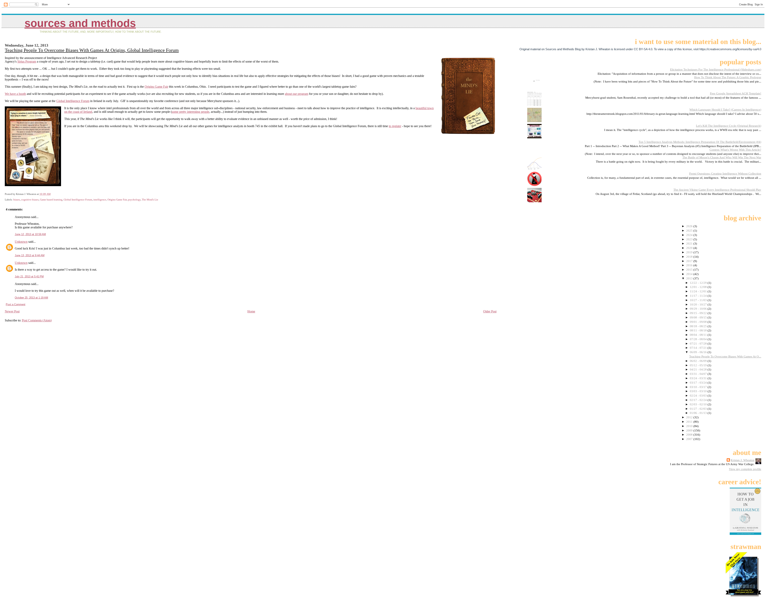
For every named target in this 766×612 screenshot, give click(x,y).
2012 (689, 417)
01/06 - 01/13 (699, 413)
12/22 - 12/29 (699, 282)
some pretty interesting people (190, 111)
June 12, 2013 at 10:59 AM (30, 234)
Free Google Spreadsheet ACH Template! (735, 93)
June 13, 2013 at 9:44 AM (29, 255)
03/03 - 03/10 (699, 391)
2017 (689, 261)
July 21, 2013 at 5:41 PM (29, 276)
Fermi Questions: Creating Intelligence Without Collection (725, 173)
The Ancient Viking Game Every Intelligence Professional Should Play (717, 189)
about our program (296, 93)
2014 (689, 274)
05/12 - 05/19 (699, 365)
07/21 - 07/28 (699, 343)
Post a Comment (15, 304)
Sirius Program (26, 61)
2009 (689, 430)
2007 (689, 439)
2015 (689, 269)
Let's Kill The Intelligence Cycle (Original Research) (728, 125)
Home (251, 311)
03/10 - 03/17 (699, 387)
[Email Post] (51, 194)
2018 (689, 256)
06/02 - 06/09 (699, 360)
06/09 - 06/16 (699, 352)
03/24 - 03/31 (699, 378)
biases (16, 199)
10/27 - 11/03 (699, 300)
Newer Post (12, 311)
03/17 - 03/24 (699, 382)
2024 (689, 235)
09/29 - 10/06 (699, 308)
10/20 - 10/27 (699, 304)
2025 (689, 230)
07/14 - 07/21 (699, 347)
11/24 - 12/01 (699, 291)
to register (395, 126)
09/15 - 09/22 (699, 313)
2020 (689, 248)
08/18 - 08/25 (699, 326)
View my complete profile (745, 469)
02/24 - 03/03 (699, 395)
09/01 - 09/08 (699, 321)
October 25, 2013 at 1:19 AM (31, 297)
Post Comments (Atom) (37, 320)
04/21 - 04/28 (699, 369)
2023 (689, 239)
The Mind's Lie (150, 199)
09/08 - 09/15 (699, 317)
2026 (689, 226)
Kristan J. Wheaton (742, 460)
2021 (689, 243)
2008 (689, 434)
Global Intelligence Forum (72, 101)
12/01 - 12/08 (699, 287)
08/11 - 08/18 (699, 330)
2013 (689, 278)
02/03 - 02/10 (699, 404)
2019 (689, 252)
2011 (689, 421)
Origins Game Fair (156, 86)
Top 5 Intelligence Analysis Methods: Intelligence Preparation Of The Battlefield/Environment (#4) (700, 141)
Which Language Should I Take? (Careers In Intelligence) (725, 109)
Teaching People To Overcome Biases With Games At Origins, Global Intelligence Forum (92, 50)
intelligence (99, 199)
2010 (689, 426)
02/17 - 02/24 (699, 400)
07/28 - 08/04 (699, 339)
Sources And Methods (80, 23)
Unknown (21, 241)
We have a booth (15, 93)
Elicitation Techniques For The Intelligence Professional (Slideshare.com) (715, 69)
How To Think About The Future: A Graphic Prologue (727, 77)
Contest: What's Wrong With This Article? (735, 149)
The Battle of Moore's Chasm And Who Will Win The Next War (721, 157)
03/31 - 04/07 (699, 373)
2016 (689, 265)
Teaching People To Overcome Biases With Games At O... (725, 356)
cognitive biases (30, 199)
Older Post (490, 311)
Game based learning (51, 199)
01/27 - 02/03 (699, 408)
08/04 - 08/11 (699, 334)
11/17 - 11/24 (699, 295)
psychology (134, 199)
